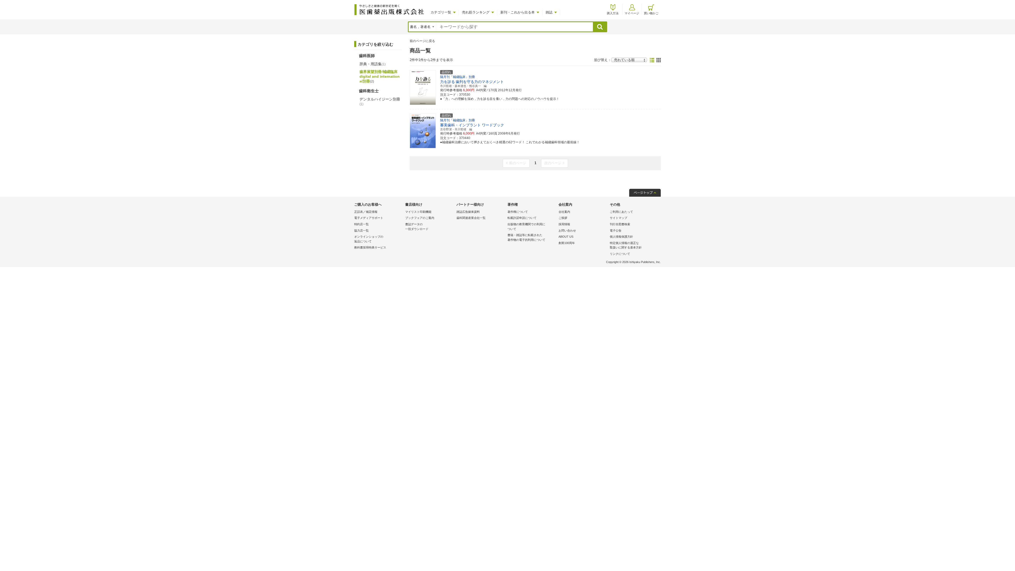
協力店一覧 (361, 230)
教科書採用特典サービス (370, 247)
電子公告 (615, 230)
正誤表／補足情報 (365, 211)
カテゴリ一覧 (441, 12)
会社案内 (564, 211)
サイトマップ (618, 217)
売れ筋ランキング (476, 12)
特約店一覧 (361, 224)
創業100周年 (567, 243)
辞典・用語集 (372, 64)
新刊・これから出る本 (517, 12)
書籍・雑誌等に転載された (526, 237)
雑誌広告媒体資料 (468, 211)
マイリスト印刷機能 (418, 211)
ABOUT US (566, 236)
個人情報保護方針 (621, 236)
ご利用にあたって (621, 211)
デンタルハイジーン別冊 (379, 101)
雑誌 (549, 12)
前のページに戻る (422, 41)
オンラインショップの (368, 239)
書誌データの (416, 227)
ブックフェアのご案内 (419, 217)
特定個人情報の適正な (626, 245)
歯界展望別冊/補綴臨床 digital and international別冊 (379, 76)
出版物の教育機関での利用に (526, 227)
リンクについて (620, 253)
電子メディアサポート (368, 217)
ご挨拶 (563, 217)
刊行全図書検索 (620, 224)
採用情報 (564, 224)
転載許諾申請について (522, 217)
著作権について (518, 211)
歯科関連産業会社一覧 (471, 217)
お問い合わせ (567, 230)
